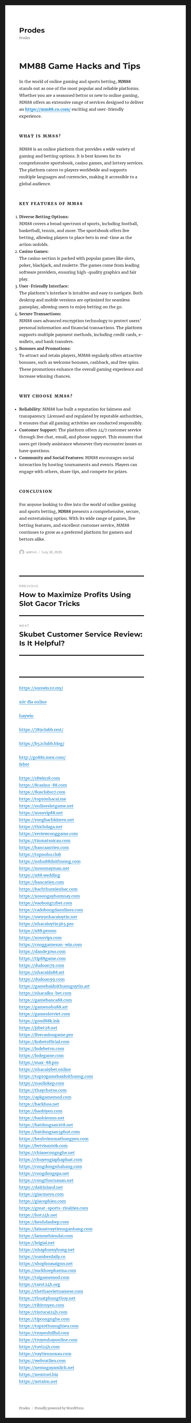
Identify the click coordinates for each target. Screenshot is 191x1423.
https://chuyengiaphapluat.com (50, 1159)
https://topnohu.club (40, 854)
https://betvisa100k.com (43, 1145)
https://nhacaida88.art (41, 972)
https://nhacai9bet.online (45, 1069)
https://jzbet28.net (38, 1027)
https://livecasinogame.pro (46, 1034)
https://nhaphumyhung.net (47, 1249)
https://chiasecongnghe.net (47, 1152)
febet (24, 764)
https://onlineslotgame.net (46, 805)
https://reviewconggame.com (48, 833)
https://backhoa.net (39, 1104)
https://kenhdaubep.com (44, 1221)
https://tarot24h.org (39, 1284)
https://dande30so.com (42, 951)
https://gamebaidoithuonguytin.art (54, 986)
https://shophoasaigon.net (46, 1263)
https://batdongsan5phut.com (49, 1131)
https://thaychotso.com (43, 1090)
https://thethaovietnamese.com (51, 1291)
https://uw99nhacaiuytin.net (48, 916)
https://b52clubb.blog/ (41, 743)
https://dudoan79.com (41, 965)
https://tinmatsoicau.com (44, 840)
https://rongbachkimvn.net (46, 819)
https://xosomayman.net (44, 868)
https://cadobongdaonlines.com (51, 909)
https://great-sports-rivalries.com (53, 1208)
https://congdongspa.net (44, 1173)
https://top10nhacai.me (42, 798)
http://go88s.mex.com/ (42, 757)
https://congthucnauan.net (46, 1180)
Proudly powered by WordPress (59, 1408)
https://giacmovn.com (41, 1194)
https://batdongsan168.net (46, 1124)
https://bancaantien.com (44, 847)
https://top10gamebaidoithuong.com (56, 1076)
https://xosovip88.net (41, 812)
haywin (26, 715)
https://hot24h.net (38, 1214)
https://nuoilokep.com (41, 1083)
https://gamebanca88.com (45, 1000)
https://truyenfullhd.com (44, 1332)
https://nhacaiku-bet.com (45, 993)
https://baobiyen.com (40, 1110)
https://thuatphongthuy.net (47, 1298)
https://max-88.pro (39, 1062)
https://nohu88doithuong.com (50, 861)
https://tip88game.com (42, 958)
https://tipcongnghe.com (44, 1319)
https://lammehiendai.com (46, 1235)
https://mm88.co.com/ (48, 109)
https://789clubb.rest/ (41, 729)
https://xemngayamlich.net (46, 1367)
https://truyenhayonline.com (48, 1339)
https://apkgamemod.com (45, 1097)
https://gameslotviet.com (44, 1013)
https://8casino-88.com (43, 785)
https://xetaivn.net (38, 1381)
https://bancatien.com (41, 882)
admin (31, 552)
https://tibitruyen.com (41, 1305)
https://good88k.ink (39, 1020)
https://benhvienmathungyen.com (54, 1138)
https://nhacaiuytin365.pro (46, 923)
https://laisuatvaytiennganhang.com (56, 1228)
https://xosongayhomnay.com (49, 896)
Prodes (32, 30)
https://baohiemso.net (41, 1117)
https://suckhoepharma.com (47, 1270)
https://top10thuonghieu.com (49, 1325)
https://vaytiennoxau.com (45, 1353)
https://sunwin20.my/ (41, 687)
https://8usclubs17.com (42, 792)
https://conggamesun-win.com (50, 944)
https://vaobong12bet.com (45, 902)
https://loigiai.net (37, 1242)
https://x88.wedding (39, 875)
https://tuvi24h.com (39, 1346)
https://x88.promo (37, 930)
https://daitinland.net (41, 1187)
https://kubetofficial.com (44, 1041)
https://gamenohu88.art (43, 1006)
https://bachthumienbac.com (48, 889)
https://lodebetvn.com (41, 1048)
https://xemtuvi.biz (38, 1374)
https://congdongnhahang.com (50, 1166)
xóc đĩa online (33, 701)
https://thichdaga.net (40, 826)
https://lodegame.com (41, 1055)
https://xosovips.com (40, 937)
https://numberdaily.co (42, 1256)
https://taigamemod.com (44, 1277)
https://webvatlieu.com (42, 1360)
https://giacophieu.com (42, 1201)
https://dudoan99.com (42, 979)
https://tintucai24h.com (43, 1312)
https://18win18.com (39, 778)
